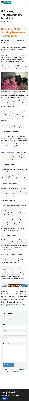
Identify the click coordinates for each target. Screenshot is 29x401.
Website (5, 337)
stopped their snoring (13, 118)
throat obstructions (10, 152)
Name (5, 324)
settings (18, 395)
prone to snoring (14, 207)
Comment (6, 344)
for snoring (9, 57)
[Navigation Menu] (26, 2)
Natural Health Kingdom (16, 305)
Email (5, 330)
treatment (3, 138)
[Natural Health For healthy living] (6, 2)
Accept (4, 398)
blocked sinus (10, 190)
